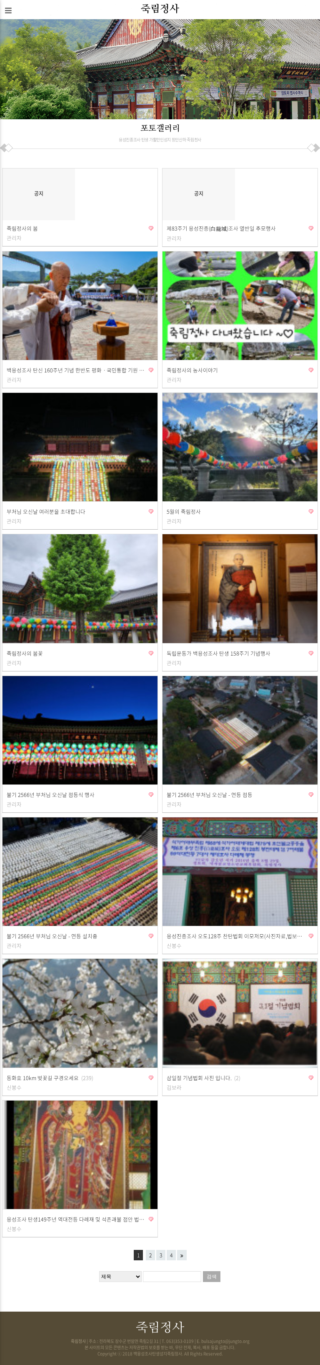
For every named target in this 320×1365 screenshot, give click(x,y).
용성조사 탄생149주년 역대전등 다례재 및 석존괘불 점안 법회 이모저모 (76, 1219)
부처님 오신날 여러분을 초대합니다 (46, 511)
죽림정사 (160, 9)
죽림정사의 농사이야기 (192, 370)
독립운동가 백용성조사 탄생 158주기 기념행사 (218, 653)
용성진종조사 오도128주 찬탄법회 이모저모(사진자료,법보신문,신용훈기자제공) (236, 936)
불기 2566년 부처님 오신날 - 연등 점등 (209, 795)
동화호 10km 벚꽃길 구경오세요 (49, 1078)
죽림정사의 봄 (22, 228)
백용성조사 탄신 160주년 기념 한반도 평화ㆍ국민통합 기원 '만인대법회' (76, 370)
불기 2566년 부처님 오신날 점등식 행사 (51, 795)
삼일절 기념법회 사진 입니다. (203, 1078)
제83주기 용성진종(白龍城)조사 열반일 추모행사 (221, 228)
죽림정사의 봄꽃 (25, 653)
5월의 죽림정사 (184, 511)
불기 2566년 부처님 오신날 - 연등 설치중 (52, 936)
